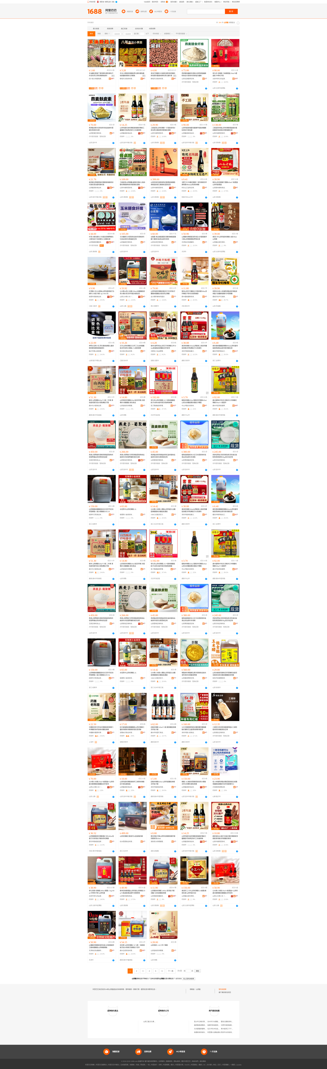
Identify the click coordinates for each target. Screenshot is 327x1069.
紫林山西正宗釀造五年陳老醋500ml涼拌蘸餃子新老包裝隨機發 (194, 292)
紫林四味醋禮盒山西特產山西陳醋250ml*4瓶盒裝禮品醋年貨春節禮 (132, 892)
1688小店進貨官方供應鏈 (158, 515)
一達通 (232, 1065)
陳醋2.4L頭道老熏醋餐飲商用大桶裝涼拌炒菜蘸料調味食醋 (194, 783)
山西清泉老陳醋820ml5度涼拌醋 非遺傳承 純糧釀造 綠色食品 (132, 401)
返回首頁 (179, 979)
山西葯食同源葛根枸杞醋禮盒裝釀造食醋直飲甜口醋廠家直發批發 (163, 183)
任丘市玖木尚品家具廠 (215, 1029)
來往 (214, 1065)
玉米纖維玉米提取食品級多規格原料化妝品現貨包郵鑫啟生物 (132, 238)
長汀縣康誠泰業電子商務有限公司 (158, 406)
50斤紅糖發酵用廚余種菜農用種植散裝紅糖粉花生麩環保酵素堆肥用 (194, 728)
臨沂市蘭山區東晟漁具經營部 (96, 351)
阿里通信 (194, 1065)
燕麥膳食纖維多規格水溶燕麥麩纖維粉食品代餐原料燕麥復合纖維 (194, 74)
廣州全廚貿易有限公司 (127, 950)
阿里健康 (225, 1065)
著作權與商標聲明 (151, 1061)
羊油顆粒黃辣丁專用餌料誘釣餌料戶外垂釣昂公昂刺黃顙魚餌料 (101, 74)
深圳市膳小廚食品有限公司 (189, 733)
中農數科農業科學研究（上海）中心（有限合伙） (96, 733)
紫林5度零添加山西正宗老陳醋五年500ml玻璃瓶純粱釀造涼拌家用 (163, 347)
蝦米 (172, 1065)
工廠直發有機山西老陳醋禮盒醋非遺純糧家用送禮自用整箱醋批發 (225, 129)
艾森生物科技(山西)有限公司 (96, 460)
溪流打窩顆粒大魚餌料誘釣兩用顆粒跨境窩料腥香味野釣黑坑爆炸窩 (163, 74)
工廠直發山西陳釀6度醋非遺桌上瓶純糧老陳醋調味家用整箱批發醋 (132, 183)
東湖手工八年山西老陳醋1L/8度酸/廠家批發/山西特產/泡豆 (194, 892)
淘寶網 (132, 1065)
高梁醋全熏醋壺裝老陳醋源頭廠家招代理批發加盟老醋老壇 (101, 183)
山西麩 (198, 989)
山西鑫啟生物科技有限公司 (127, 242)
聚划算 (142, 1065)
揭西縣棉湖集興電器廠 (201, 1025)
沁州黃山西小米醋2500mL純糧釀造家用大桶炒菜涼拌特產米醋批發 (132, 292)
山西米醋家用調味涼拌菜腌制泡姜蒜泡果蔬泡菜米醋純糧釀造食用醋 (225, 674)
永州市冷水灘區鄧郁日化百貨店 (218, 1022)
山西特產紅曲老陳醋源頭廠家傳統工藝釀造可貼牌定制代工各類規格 (132, 129)
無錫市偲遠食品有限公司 (96, 297)
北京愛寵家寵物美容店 (201, 1029)
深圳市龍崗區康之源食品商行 (189, 351)
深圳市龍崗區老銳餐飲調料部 (158, 787)
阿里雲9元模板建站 (213, 1032)
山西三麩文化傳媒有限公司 (152, 1022)
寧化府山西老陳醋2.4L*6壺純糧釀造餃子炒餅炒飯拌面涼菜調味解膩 (163, 401)
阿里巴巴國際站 (101, 1065)
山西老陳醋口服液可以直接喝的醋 (131, 836)
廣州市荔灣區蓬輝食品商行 (220, 406)
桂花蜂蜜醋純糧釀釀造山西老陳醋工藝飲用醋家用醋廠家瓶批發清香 (132, 728)
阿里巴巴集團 (89, 1065)
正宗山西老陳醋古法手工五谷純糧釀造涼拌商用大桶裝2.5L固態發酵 (132, 347)
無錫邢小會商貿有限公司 (127, 515)
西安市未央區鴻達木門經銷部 (231, 1032)
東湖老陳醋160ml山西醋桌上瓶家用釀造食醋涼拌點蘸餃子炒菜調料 (194, 347)
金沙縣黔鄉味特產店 (158, 297)
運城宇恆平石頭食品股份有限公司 (220, 297)
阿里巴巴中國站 (113, 1065)
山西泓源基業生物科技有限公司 (189, 79)
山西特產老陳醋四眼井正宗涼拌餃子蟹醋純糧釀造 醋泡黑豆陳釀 (163, 292)
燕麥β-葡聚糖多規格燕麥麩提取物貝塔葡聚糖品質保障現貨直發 (101, 456)
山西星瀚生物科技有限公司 (96, 133)
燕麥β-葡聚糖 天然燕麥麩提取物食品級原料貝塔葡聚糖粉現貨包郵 (132, 456)
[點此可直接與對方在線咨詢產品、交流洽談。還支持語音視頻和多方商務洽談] (206, 88)
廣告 (113, 76)
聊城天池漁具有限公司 (127, 79)
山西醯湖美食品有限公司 (127, 133)
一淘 (148, 1065)
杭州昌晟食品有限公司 (127, 841)
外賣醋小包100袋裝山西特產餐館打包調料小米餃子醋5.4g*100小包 (101, 292)
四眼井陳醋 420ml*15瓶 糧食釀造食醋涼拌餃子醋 (163, 728)
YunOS (187, 1065)
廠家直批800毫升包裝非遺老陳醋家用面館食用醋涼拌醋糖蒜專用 (225, 837)
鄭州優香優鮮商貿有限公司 (189, 297)
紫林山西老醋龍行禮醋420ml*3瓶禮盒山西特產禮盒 (225, 183)
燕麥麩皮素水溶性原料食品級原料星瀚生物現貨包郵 (101, 129)
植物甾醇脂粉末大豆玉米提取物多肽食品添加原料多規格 (194, 456)
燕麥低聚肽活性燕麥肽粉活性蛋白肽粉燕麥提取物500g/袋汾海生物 (225, 456)
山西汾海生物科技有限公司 (220, 460)
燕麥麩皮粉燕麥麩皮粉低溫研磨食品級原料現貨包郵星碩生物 (163, 456)
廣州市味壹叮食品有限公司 (158, 733)
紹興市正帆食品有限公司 (96, 515)
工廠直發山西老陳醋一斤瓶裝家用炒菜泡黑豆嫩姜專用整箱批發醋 (163, 129)
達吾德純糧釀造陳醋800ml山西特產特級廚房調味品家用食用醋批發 (225, 347)
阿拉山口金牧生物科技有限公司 (189, 188)
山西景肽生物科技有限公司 (220, 733)
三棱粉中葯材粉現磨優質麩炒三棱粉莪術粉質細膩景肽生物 (225, 728)
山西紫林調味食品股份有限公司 (220, 188)
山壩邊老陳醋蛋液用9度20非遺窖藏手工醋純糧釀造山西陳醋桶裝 (101, 946)
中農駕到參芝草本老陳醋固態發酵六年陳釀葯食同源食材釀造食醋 (101, 728)
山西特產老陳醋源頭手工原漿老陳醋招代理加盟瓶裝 (132, 783)
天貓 (137, 1065)
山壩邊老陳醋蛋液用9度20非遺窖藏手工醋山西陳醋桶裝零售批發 (194, 238)
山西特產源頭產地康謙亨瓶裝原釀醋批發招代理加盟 (194, 129)
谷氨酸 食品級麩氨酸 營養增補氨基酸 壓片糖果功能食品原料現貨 (163, 238)
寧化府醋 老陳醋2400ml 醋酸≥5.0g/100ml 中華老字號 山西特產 (101, 892)
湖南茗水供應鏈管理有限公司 (158, 841)
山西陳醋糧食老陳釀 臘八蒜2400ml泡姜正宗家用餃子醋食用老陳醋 (101, 837)
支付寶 (209, 1065)
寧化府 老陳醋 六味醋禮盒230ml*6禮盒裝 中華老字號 (225, 74)
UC (204, 1065)
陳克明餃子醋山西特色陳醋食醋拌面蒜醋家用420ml (163, 837)
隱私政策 (177, 1061)
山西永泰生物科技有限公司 (158, 242)
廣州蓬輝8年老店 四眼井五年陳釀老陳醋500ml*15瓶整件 (225, 401)
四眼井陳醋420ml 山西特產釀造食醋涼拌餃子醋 (163, 783)
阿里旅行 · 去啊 (156, 1065)
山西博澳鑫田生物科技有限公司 (189, 460)
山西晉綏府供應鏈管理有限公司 (127, 406)
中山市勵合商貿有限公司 (189, 406)
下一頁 (170, 971)
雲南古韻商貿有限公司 (228, 1022)
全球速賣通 (124, 1065)
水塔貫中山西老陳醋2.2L (128, 509)
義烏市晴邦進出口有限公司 (220, 351)
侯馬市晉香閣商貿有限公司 (220, 678)
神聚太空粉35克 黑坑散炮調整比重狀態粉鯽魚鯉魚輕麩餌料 (101, 347)
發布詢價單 (222, 989)
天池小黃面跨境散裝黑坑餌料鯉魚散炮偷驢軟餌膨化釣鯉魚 (132, 74)
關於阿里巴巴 (186, 1061)
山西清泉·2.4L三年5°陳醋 (159, 945)
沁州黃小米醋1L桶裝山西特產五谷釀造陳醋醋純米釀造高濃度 (163, 510)
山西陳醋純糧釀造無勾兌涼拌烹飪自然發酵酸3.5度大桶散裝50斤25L (101, 510)
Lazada (238, 1065)
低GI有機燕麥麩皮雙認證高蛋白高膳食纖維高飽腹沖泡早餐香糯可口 (225, 783)
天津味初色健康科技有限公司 (189, 242)
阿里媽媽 (166, 1065)
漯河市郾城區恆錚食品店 (96, 841)
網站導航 (203, 1061)
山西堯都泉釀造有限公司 (96, 242)
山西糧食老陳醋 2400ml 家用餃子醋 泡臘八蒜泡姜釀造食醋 (162, 892)
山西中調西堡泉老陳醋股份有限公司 (158, 133)
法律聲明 (161, 1061)
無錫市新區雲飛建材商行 (215, 1025)
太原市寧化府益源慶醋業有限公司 (220, 79)
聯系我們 (195, 1061)
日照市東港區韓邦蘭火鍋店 (230, 1025)
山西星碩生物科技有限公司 (158, 460)
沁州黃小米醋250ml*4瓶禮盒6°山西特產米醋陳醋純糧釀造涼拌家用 (101, 783)
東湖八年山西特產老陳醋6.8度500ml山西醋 (225, 238)
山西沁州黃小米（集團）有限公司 (127, 297)
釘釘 (219, 1065)
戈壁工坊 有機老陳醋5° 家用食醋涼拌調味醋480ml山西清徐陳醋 (194, 183)
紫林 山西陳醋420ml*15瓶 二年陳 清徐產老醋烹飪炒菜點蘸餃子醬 (101, 401)
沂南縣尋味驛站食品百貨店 (220, 787)
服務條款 (169, 1061)
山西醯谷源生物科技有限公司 (220, 242)
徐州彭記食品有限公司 (127, 351)
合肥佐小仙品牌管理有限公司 (158, 351)
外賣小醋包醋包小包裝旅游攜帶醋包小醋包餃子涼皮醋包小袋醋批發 (101, 238)
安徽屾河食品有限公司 (127, 733)
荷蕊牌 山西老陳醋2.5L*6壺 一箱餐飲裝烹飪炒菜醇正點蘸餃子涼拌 (132, 946)
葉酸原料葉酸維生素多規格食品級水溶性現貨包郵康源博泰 (194, 674)
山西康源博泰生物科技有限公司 (189, 678)
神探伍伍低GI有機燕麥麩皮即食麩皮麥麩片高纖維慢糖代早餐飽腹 (225, 292)
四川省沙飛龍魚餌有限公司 (96, 79)
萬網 (200, 1065)
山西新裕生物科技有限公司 (127, 460)
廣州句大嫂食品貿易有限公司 (96, 406)
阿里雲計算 (179, 1065)
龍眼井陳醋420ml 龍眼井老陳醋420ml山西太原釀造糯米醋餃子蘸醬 (194, 401)
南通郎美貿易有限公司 (201, 1032)
